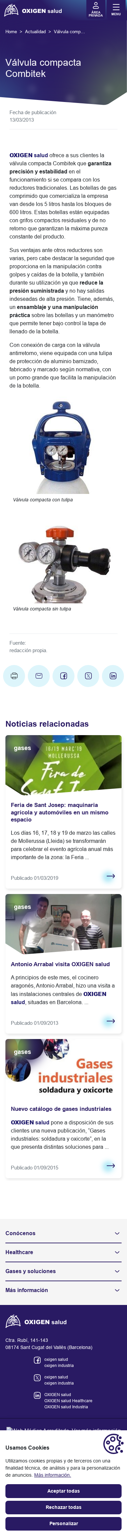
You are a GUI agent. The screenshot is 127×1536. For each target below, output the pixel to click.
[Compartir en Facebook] (63, 676)
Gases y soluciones (30, 1271)
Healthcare (19, 1252)
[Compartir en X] (88, 676)
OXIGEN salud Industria (66, 1407)
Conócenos (20, 1233)
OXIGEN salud (57, 1394)
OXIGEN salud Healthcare (68, 1400)
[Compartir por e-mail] (39, 676)
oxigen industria (59, 1365)
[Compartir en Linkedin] (113, 676)
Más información (26, 1290)
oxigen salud (56, 1359)
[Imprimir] (14, 676)
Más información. (52, 1475)
